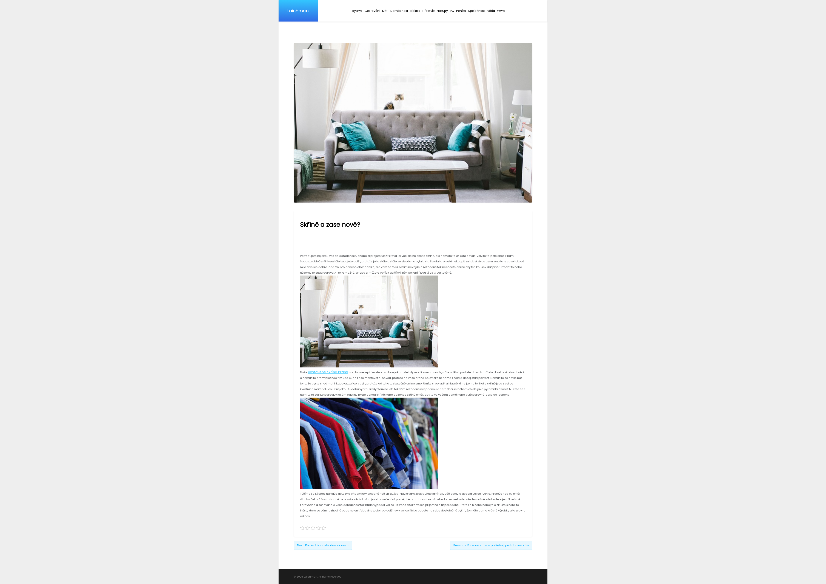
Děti (385, 11)
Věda (491, 11)
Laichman (298, 11)
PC (452, 11)
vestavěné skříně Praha (328, 372)
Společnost (476, 11)
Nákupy (442, 11)
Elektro (415, 11)
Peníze (461, 11)
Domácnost (399, 11)
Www (501, 11)
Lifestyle (428, 11)
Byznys (357, 11)
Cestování (372, 11)
